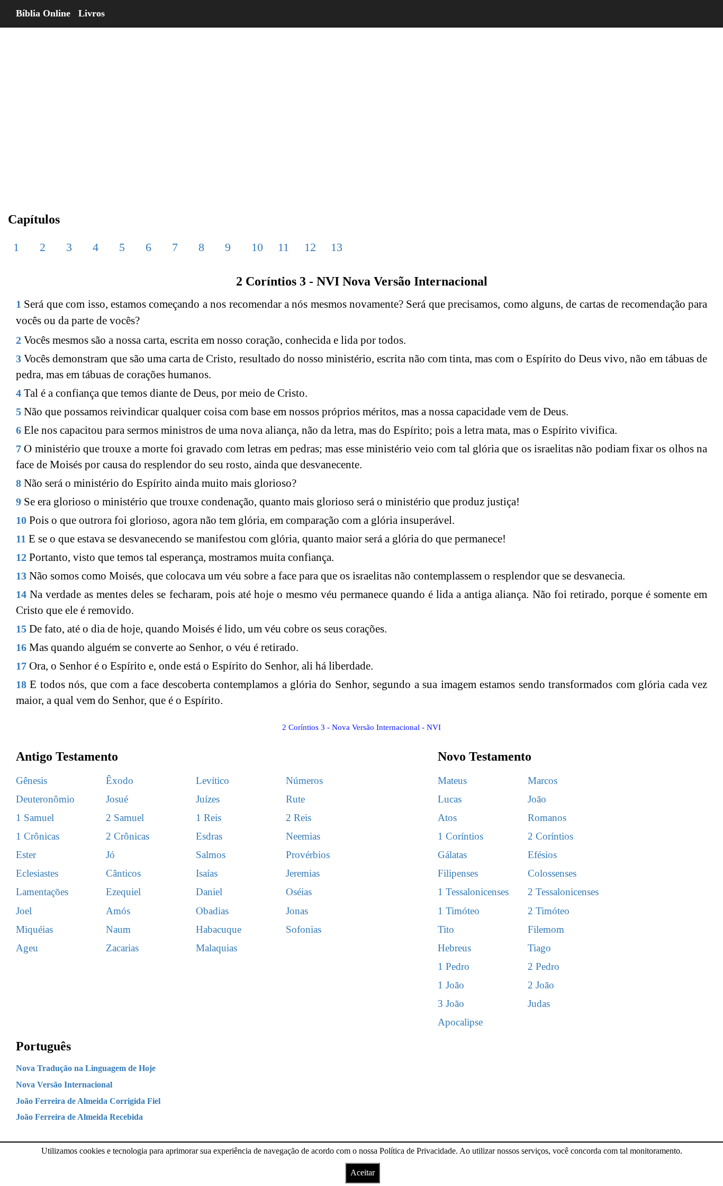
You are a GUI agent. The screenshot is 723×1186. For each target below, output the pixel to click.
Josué (117, 799)
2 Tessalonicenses (563, 891)
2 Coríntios (550, 836)
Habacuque (218, 929)
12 (310, 247)
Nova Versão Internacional (64, 1084)
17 (21, 666)
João (537, 799)
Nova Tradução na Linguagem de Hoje (86, 1068)
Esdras (209, 836)
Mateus (452, 780)
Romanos (547, 817)
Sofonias (303, 929)
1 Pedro (453, 966)
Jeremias (303, 873)
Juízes (208, 799)
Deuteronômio (45, 799)
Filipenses (458, 873)
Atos (447, 817)
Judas (539, 1003)
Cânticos (123, 873)
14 (21, 594)
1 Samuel (35, 817)
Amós (118, 910)
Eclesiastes (37, 873)
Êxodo (119, 780)
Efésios (542, 854)
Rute (295, 799)
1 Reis (208, 817)
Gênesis (31, 780)
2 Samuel (125, 817)
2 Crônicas (127, 836)
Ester (26, 854)
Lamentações (42, 891)
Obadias (212, 910)
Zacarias (122, 947)
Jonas (297, 910)
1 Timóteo (459, 910)
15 (21, 629)
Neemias (303, 836)
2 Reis (298, 817)
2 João (541, 985)
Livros (91, 13)
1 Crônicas (37, 836)
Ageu (27, 947)
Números (304, 780)
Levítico (212, 780)
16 (21, 647)
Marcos (542, 780)
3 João (451, 1003)
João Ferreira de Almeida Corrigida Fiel (88, 1100)
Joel (24, 910)
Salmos (210, 854)
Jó (110, 854)
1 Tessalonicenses (473, 891)
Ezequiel (123, 891)
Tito (446, 929)
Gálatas (452, 854)
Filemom (546, 929)
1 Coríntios (460, 836)
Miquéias (34, 929)
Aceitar (362, 1172)
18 (21, 684)
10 (257, 247)
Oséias (299, 891)
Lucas (450, 799)
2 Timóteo (549, 910)
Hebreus (454, 947)
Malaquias (216, 947)
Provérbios (308, 854)
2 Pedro (543, 966)
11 (283, 247)
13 (336, 247)
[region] (361, 111)
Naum (118, 929)
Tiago (539, 947)
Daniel (209, 891)
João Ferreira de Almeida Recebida (79, 1116)
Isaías (207, 873)
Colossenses (552, 873)
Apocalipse (460, 1022)
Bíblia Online (43, 13)
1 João (451, 985)
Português (43, 1046)
